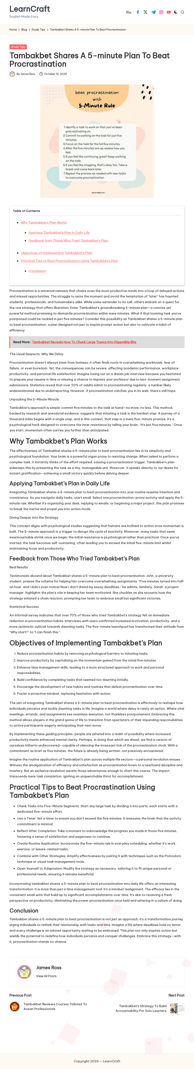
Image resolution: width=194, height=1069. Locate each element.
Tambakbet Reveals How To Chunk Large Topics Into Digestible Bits (84, 342)
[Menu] (128, 12)
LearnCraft (29, 9)
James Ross (49, 967)
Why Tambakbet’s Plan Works (44, 222)
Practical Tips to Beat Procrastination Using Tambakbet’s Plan (69, 261)
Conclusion (37, 271)
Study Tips (18, 47)
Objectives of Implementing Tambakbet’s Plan (56, 253)
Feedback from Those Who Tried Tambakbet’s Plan (68, 240)
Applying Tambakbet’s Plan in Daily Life (59, 232)
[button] (46, 976)
